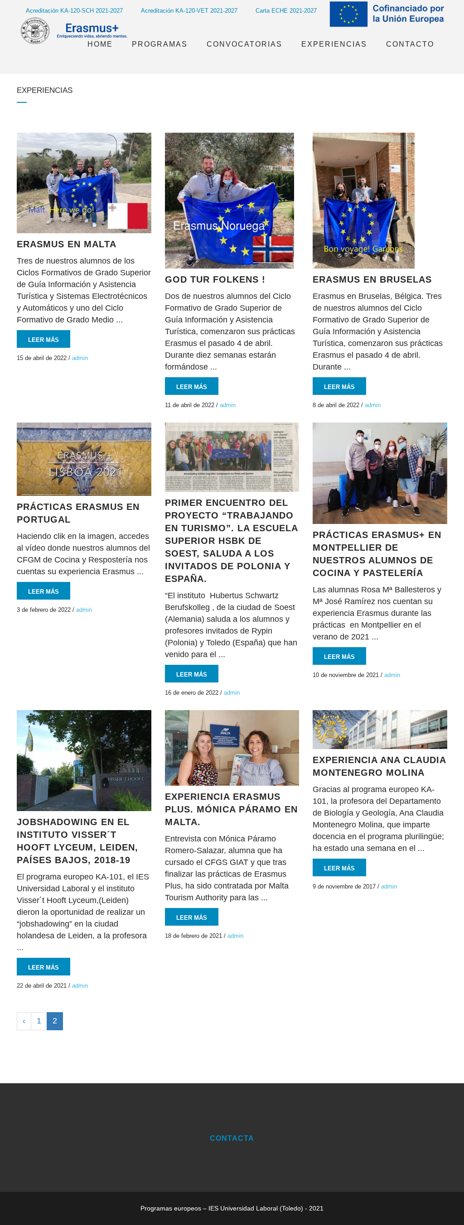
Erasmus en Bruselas (372, 279)
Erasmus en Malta (66, 244)
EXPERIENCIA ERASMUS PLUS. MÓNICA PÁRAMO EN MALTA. (231, 809)
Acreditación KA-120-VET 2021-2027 (189, 10)
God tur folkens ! (215, 279)
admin (80, 358)
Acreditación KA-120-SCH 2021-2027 (74, 10)
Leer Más (43, 339)
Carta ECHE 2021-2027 (286, 10)
